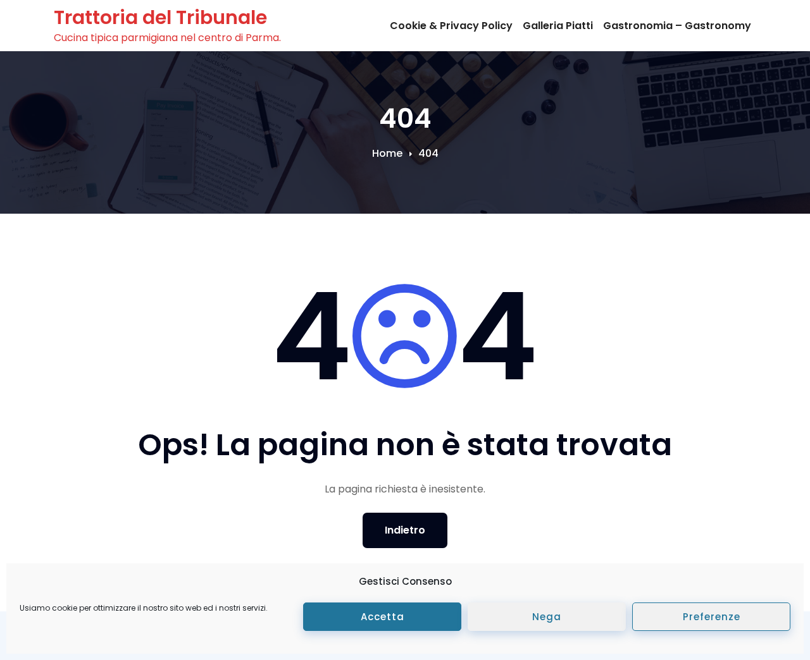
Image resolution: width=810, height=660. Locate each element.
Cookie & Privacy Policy (451, 25)
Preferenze (711, 616)
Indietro (405, 530)
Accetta (382, 616)
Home (387, 153)
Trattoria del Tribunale (160, 17)
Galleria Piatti (558, 25)
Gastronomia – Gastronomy (677, 25)
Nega (546, 616)
